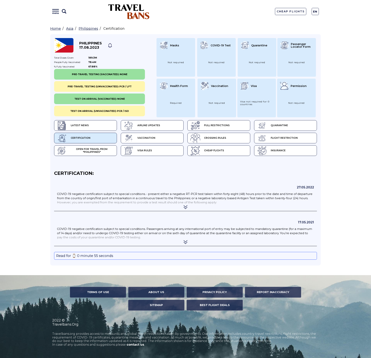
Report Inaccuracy (273, 292)
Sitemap (156, 305)
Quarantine (279, 125)
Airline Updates (148, 125)
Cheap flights (214, 150)
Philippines (88, 28)
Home (55, 28)
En (315, 11)
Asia (69, 28)
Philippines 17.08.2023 (90, 45)
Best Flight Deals (215, 305)
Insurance (278, 150)
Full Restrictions (217, 125)
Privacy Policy (215, 292)
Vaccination (146, 137)
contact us (135, 344)
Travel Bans (129, 11)
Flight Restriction (284, 137)
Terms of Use (98, 292)
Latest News (80, 125)
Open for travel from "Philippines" (91, 150)
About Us (156, 292)
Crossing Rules (215, 137)
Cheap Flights (290, 11)
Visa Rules (144, 150)
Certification (80, 137)
